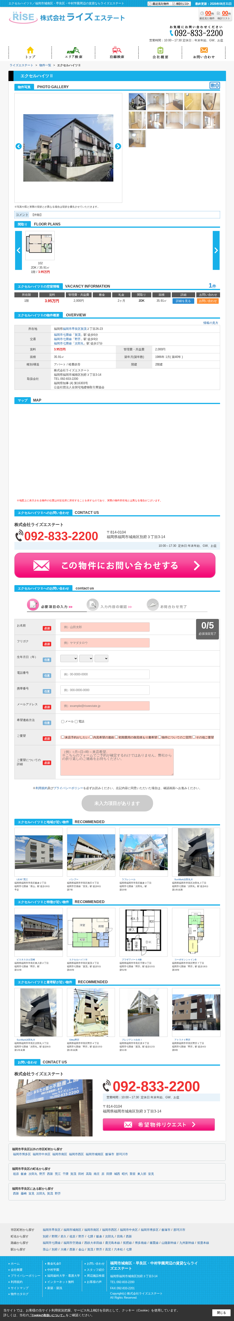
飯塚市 (109, 1154)
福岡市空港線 (72, 1242)
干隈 (66, 1174)
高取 (89, 1174)
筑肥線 (127, 1242)
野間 (55, 1236)
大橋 (63, 1249)
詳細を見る (183, 301)
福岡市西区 (76, 1154)
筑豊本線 (203, 1242)
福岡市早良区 (72, 328)
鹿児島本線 (112, 1242)
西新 (50, 1174)
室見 (151, 1174)
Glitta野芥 (74, 1039)
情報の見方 (210, 323)
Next (118, 146)
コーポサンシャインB (185, 959)
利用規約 (42, 788)
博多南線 (141, 1242)
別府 (46, 1236)
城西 (117, 1174)
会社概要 (17, 1269)
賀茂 (84, 328)
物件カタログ (20, 1294)
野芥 (78, 339)
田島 (120, 1236)
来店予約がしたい (77, 737)
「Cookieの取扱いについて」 (47, 1315)
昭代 (125, 1174)
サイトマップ (20, 1288)
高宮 (108, 1249)
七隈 (90, 1236)
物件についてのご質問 (176, 737)
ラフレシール (129, 879)
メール (69, 721)
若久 (63, 1236)
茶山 (46, 1249)
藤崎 (24, 1193)
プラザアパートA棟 (132, 959)
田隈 (109, 1174)
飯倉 (24, 1174)
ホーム (15, 1263)
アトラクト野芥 (182, 1039)
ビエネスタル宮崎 (26, 959)
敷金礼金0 (54, 1263)
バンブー (73, 879)
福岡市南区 (59, 1154)
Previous (19, 146)
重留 (133, 1174)
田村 (81, 1174)
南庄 (97, 1174)
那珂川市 (122, 1154)
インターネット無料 (60, 1282)
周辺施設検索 (96, 1275)
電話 (81, 721)
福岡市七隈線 (63, 334)
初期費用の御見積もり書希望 (138, 737)
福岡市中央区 (42, 1154)
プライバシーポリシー (68, 788)
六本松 (118, 1249)
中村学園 (53, 1269)
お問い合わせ (208, 301)
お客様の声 (94, 1282)
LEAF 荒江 (22, 879)
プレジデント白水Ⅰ (132, 1039)
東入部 (141, 1174)
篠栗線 (154, 1242)
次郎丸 (79, 343)
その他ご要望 (205, 737)
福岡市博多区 (22, 1154)
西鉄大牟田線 (93, 1242)
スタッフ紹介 (96, 1269)
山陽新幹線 (169, 1242)
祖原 (16, 1174)
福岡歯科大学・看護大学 (63, 1275)
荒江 (58, 1174)
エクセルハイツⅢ (78, 959)
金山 (81, 1249)
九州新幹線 (186, 1242)
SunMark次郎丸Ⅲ (183, 879)
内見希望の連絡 (103, 737)
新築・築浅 (54, 1288)
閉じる (221, 1312)
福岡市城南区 (95, 1154)
